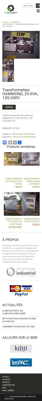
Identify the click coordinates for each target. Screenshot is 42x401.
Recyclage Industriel (18, 396)
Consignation (8, 385)
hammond (17, 137)
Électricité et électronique (23, 134)
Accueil (5, 22)
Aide (4, 388)
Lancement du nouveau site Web (18, 326)
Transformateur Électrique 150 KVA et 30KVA (13, 221)
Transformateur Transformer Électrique (31, 181)
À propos (6, 380)
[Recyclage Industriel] (11, 8)
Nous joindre (8, 390)
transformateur (29, 137)
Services (6, 382)
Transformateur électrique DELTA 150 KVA (13, 181)
